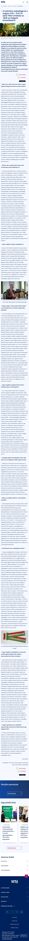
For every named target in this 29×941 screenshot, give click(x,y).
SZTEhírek (10, 6)
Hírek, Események (4, 6)
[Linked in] (7, 912)
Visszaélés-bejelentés (14, 924)
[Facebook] (12, 912)
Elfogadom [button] (23, 935)
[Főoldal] (3, 2)
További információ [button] (7, 938)
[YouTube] (21, 912)
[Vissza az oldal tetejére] (26, 876)
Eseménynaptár (12, 793)
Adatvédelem (14, 920)
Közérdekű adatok (14, 927)
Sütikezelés (14, 917)
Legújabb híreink (6, 824)
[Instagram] (16, 912)
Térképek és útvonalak (7, 906)
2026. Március (20, 6)
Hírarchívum (15, 6)
